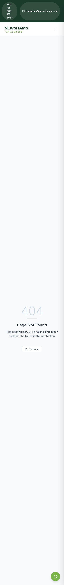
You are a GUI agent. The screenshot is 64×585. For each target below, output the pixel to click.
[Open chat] (55, 576)
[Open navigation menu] (56, 29)
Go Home (34, 349)
